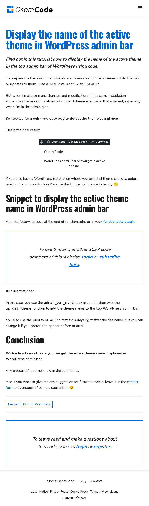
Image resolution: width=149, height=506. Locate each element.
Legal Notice (39, 492)
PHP (26, 404)
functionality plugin (118, 221)
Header (13, 404)
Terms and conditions (104, 492)
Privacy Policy (59, 492)
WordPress (42, 404)
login (87, 257)
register (102, 447)
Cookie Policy (79, 492)
